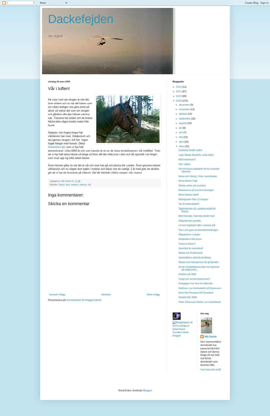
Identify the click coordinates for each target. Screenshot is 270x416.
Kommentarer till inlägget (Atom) (84, 300)
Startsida (106, 294)
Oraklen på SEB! (187, 274)
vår (89, 184)
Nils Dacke (210, 336)
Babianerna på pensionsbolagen (196, 190)
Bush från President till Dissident (195, 292)
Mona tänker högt (187, 180)
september (185, 118)
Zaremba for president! (190, 248)
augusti (183, 123)
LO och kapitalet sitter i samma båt (196, 225)
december (184, 104)
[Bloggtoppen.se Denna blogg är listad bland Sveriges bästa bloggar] (183, 335)
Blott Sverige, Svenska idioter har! (196, 216)
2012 (179, 86)
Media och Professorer (190, 253)
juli (181, 128)
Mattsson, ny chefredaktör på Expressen (199, 288)
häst (68, 184)
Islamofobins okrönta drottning (194, 257)
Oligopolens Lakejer (189, 234)
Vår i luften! (184, 164)
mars (182, 146)
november (184, 109)
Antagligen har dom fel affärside (195, 283)
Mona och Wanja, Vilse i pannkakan (197, 176)
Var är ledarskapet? (188, 204)
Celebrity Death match (190, 150)
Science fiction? (186, 243)
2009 (179, 100)
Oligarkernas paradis (189, 220)
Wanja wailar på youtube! (192, 185)
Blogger (147, 390)
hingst (61, 184)
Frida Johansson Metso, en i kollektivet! (199, 302)
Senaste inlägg (57, 294)
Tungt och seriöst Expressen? (194, 279)
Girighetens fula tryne (189, 239)
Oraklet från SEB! (187, 297)
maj (181, 137)
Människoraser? (187, 159)
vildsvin (83, 184)
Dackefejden (80, 19)
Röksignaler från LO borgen (193, 199)
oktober (183, 114)
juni (181, 132)
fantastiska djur (57, 147)
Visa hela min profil (210, 369)
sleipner (74, 184)
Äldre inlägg (153, 294)
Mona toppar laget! (188, 194)
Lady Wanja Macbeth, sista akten (196, 155)
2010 (179, 96)
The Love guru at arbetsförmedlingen (198, 230)
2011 (179, 91)
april (181, 141)
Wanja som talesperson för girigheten (198, 262)
